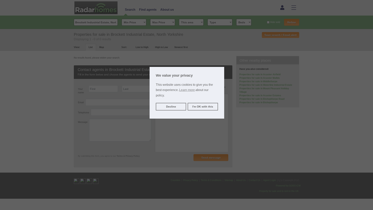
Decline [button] (171, 106)
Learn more (187, 90)
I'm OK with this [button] (202, 106)
